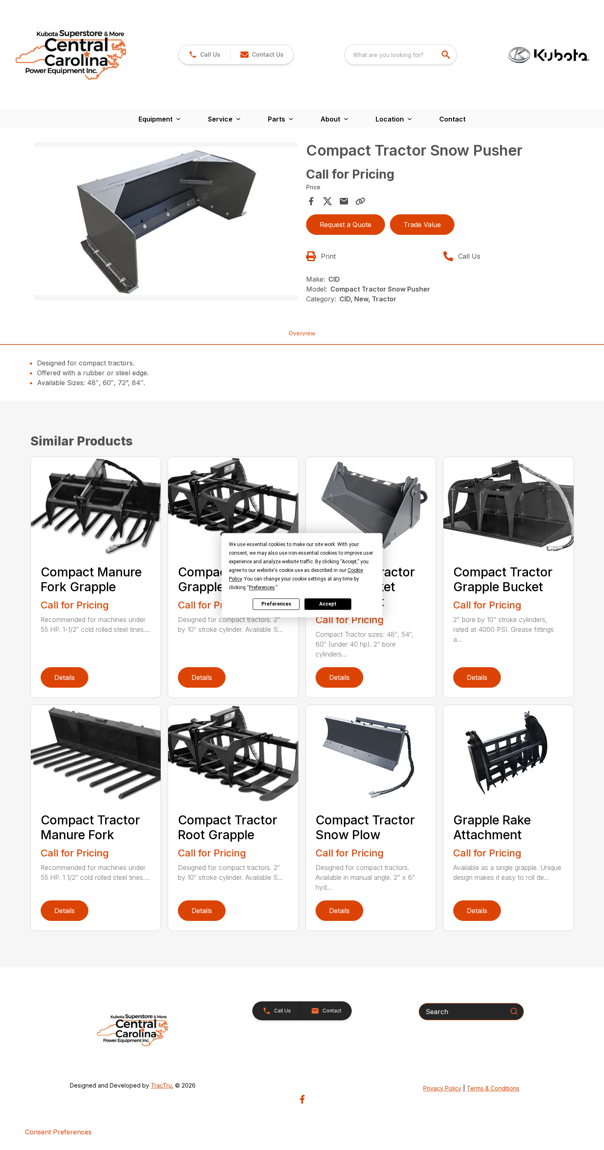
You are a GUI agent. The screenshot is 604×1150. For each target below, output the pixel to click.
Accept (328, 604)
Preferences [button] (262, 587)
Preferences (276, 604)
